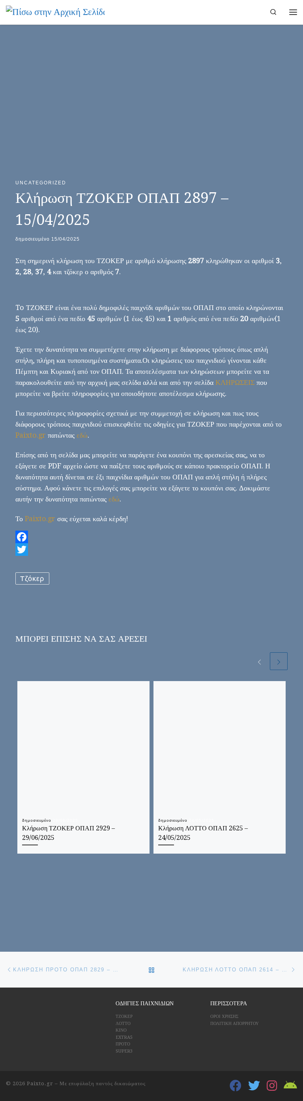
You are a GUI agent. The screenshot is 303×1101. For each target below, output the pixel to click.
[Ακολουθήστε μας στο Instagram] (272, 1086)
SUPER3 (124, 1051)
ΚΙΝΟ (121, 1030)
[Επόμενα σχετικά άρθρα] (279, 661)
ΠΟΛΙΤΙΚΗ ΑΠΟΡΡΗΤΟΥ (234, 1023)
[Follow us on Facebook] (235, 1086)
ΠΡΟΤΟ (123, 1044)
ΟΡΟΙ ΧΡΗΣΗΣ (224, 1016)
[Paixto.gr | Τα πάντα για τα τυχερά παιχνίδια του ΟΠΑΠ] (55, 11)
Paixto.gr (30, 435)
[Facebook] (151, 537)
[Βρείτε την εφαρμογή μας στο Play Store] (290, 1086)
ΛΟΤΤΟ (123, 1023)
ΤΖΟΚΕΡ (124, 1016)
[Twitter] (151, 549)
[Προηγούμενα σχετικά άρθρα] (259, 661)
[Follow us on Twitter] (254, 1086)
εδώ (82, 435)
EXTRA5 (124, 1037)
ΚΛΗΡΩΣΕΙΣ (234, 382)
